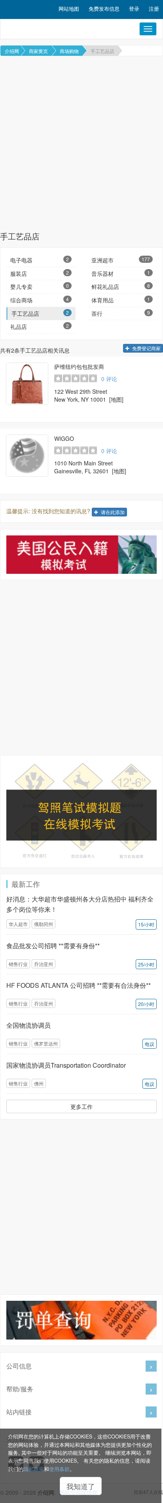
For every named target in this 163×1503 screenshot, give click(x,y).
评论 (109, 379)
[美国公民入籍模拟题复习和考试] (81, 554)
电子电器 (39, 260)
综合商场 (39, 300)
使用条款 (59, 1469)
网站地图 (69, 8)
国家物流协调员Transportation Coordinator (66, 1065)
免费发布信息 (104, 8)
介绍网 (12, 50)
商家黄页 (38, 50)
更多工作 (81, 1106)
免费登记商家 (146, 348)
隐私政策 (33, 1469)
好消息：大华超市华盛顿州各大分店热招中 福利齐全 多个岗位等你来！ (80, 904)
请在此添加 (112, 512)
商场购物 (69, 50)
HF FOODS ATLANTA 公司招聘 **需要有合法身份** (78, 985)
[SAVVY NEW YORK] (27, 383)
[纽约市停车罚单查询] (81, 1320)
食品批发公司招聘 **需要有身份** (53, 945)
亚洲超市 (120, 260)
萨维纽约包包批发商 (79, 366)
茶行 (120, 313)
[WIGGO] (27, 456)
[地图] (116, 399)
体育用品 (120, 300)
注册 (154, 8)
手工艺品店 (102, 50)
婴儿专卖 (39, 286)
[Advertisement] (81, 143)
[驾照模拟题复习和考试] (81, 811)
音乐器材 (120, 273)
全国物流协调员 (28, 1025)
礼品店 (39, 326)
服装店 (39, 273)
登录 (134, 8)
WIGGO (64, 438)
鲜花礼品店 (120, 286)
